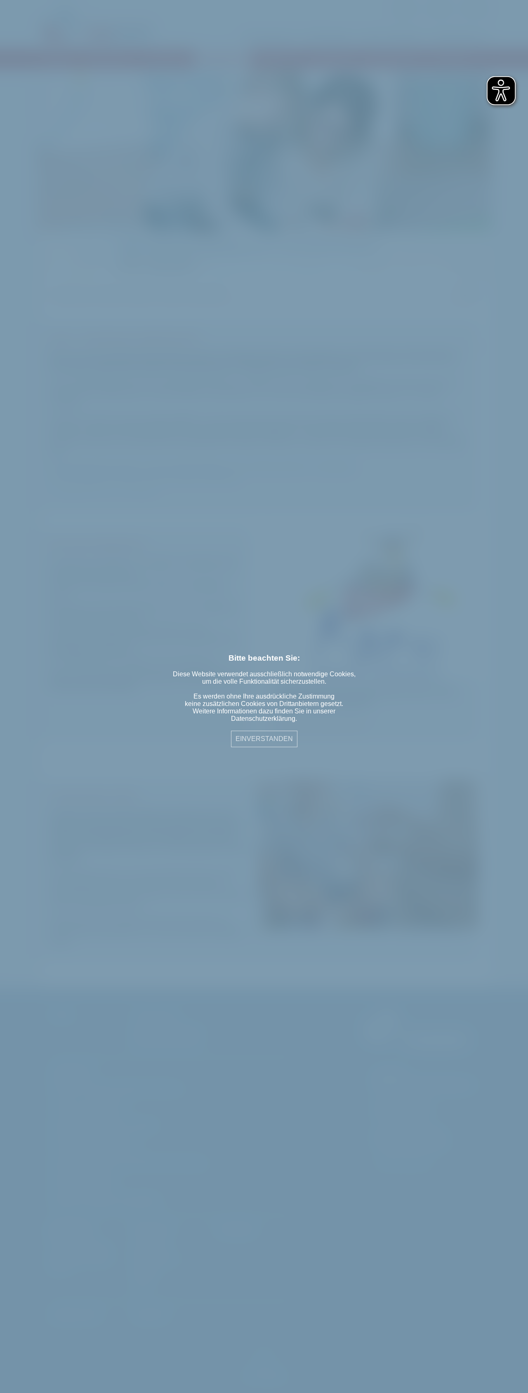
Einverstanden (264, 738)
